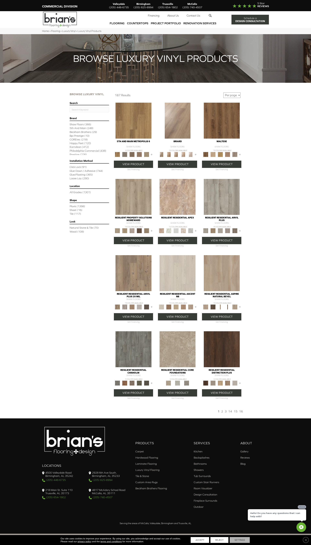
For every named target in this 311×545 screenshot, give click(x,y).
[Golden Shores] (220, 307)
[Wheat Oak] (176, 154)
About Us (173, 15)
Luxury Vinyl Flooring (147, 469)
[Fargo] (132, 383)
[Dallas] (132, 154)
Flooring (117, 23)
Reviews (245, 457)
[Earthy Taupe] (213, 383)
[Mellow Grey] (132, 230)
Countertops (137, 23)
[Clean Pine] (220, 230)
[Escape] (176, 307)
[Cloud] (177, 383)
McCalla (192, 6)
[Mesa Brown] (227, 307)
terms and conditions (111, 541)
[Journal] (191, 307)
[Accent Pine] (133, 273)
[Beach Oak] (222, 196)
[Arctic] (176, 230)
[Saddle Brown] (146, 230)
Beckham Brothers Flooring (151, 488)
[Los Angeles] (146, 154)
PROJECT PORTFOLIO (166, 23)
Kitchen (198, 451)
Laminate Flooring (146, 463)
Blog (243, 463)
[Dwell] (169, 307)
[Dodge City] (124, 383)
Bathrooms (200, 463)
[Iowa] (139, 383)
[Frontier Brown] (213, 307)
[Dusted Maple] (220, 154)
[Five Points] (139, 154)
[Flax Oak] (177, 120)
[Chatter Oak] (213, 230)
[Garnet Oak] (222, 120)
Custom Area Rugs (146, 482)
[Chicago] (124, 154)
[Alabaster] (169, 230)
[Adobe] (178, 196)
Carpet (139, 451)
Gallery (244, 451)
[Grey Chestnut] (235, 230)
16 (241, 411)
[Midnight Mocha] (139, 230)
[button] (211, 15)
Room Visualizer (203, 488)
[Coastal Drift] (222, 273)
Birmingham (143, 6)
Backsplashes (201, 457)
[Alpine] (178, 273)
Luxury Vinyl (68, 31)
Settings (240, 540)
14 (230, 411)
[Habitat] (183, 307)
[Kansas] (146, 383)
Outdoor (199, 506)
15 (236, 411)
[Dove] (191, 230)
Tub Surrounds (202, 476)
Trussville (168, 6)
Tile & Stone (142, 476)
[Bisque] (178, 349)
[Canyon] (183, 230)
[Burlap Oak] (169, 154)
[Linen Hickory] (213, 154)
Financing (153, 15)
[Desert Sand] (124, 230)
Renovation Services (199, 23)
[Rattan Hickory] (227, 154)
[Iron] (187, 383)
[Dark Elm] (146, 307)
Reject (219, 540)
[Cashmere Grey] (133, 196)
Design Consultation (205, 494)
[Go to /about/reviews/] (244, 5)
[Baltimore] (133, 120)
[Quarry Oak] (235, 154)
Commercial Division (59, 6)
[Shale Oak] (191, 154)
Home (45, 31)
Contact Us (193, 15)
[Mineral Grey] (235, 307)
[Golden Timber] (220, 383)
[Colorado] (133, 349)
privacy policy (84, 541)
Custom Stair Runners (206, 482)
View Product (133, 164)
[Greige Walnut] (227, 230)
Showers (199, 469)
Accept (200, 540)
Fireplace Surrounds (205, 500)
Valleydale (119, 6)
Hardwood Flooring (146, 457)
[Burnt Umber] (222, 349)
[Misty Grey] (235, 383)
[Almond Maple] (183, 154)
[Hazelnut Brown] (227, 383)
